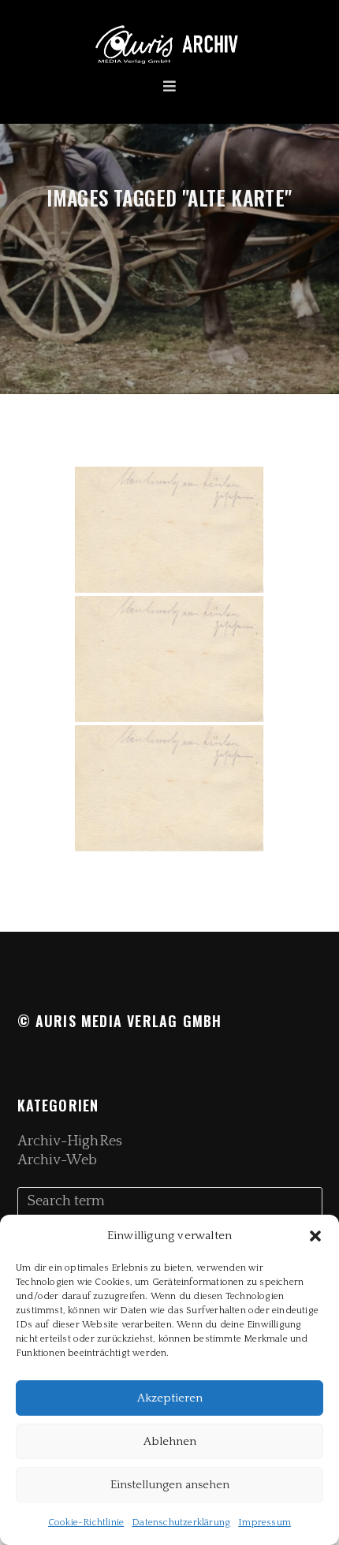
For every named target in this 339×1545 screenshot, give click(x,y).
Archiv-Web (57, 1160)
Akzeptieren (170, 1398)
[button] (315, 1236)
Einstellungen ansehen (169, 1484)
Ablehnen (169, 1441)
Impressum (264, 1522)
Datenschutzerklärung (181, 1522)
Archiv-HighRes (69, 1141)
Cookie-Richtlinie (86, 1522)
